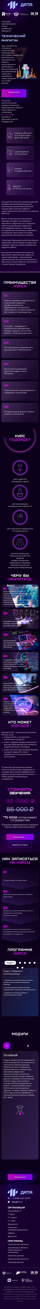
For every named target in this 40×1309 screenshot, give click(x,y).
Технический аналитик (18, 1244)
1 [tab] (6, 1045)
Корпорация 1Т (14, 1211)
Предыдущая (31, 971)
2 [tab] (20, 963)
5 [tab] (35, 963)
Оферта (11, 1233)
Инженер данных (16, 1262)
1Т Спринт (12, 1218)
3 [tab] (25, 963)
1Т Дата (11, 1214)
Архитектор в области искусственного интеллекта (18, 1250)
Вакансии (12, 1236)
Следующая (35, 971)
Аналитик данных (16, 1256)
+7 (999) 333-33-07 (21, 1198)
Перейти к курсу (20, 844)
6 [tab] (18, 968)
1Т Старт (11, 1221)
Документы (13, 1224)
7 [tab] (22, 968)
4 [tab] (30, 963)
